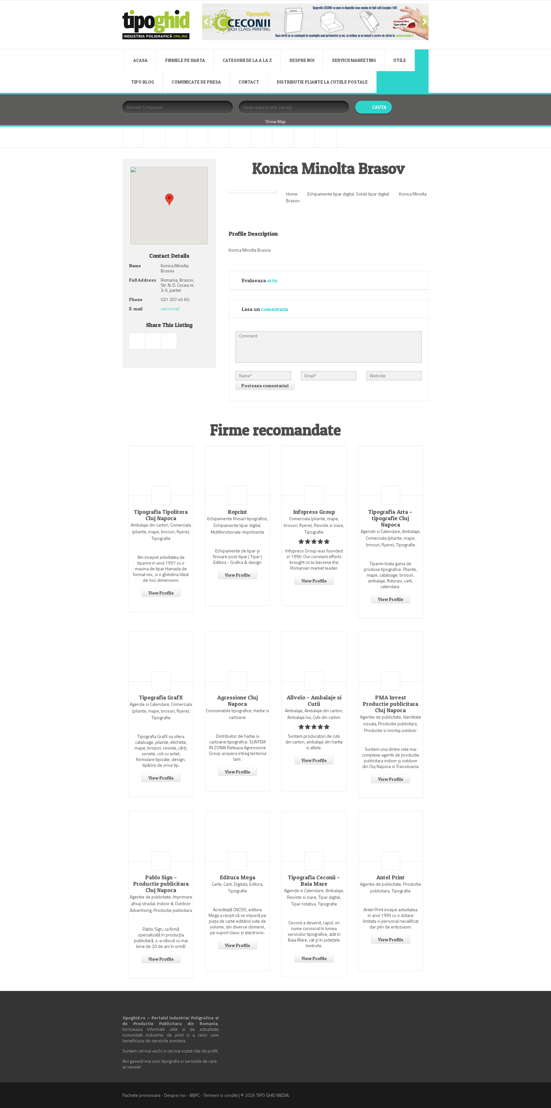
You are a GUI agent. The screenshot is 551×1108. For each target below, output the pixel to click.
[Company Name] (161, 495)
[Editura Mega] (237, 836)
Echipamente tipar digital (330, 193)
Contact (249, 82)
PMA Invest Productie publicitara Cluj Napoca (390, 703)
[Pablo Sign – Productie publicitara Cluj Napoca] (161, 836)
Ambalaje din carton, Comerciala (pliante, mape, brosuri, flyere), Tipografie (161, 531)
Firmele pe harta (185, 60)
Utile (399, 60)
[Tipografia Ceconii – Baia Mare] (314, 836)
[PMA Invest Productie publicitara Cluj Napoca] (390, 656)
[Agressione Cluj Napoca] (237, 656)
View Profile (161, 592)
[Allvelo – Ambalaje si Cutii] (314, 656)
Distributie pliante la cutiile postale (322, 82)
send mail (170, 308)
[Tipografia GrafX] (161, 656)
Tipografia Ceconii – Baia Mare (314, 880)
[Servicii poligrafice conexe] (261, 137)
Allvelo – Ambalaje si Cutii (314, 700)
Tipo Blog (142, 82)
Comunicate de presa (196, 82)
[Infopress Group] (314, 471)
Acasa (140, 60)
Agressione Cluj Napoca (237, 700)
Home (292, 193)
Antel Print (390, 877)
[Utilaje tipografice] (304, 137)
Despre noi (302, 60)
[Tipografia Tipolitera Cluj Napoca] (161, 471)
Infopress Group (314, 512)
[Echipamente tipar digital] (197, 137)
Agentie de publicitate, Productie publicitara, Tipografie (390, 887)
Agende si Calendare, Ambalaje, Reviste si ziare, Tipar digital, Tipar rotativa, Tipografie (314, 897)
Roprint (237, 512)
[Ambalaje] (133, 137)
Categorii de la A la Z (247, 60)
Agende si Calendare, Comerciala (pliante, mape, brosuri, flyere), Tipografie (161, 711)
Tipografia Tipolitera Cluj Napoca (161, 515)
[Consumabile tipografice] (175, 137)
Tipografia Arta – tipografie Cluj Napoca (390, 518)
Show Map (275, 121)
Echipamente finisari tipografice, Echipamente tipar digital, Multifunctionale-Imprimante (237, 525)
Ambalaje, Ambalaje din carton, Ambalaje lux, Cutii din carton (314, 713)
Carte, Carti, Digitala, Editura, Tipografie (237, 887)
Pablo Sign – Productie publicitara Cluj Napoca (161, 883)
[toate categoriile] (325, 137)
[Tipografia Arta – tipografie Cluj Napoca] (390, 471)
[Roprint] (237, 471)
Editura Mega (237, 877)
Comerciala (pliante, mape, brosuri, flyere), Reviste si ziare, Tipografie (314, 525)
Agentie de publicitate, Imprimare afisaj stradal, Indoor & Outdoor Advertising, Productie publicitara (161, 903)
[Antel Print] (390, 836)
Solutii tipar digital (372, 193)
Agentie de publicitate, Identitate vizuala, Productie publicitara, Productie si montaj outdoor (390, 723)
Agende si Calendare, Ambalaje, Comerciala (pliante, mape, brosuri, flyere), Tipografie (391, 538)
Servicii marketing (354, 60)
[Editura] (218, 137)
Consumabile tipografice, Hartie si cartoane (237, 713)
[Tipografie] (282, 137)
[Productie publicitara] (240, 137)
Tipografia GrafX (161, 697)
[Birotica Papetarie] (154, 137)
